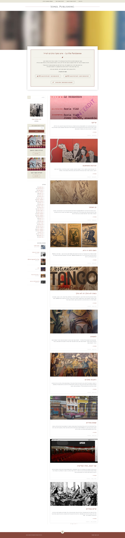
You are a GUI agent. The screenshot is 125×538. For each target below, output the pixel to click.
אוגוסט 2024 (40, 201)
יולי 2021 (41, 232)
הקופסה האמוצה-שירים (48, 1)
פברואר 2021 (40, 234)
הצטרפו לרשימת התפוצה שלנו (38, 125)
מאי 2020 (41, 237)
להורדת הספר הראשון (71, 1)
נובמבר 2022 (40, 212)
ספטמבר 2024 (40, 199)
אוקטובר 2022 (40, 213)
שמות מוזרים (91, 422)
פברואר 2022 (40, 226)
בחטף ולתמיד (36, 245)
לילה (38, 268)
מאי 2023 (41, 204)
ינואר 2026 (40, 190)
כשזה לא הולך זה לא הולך (86, 293)
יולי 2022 (41, 218)
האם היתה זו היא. (89, 250)
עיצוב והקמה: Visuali (95, 535)
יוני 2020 (41, 235)
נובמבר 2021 (40, 227)
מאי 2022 (41, 221)
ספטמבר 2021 (40, 230)
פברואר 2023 (40, 209)
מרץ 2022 (41, 224)
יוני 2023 (41, 202)
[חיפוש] (29, 97)
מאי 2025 (41, 195)
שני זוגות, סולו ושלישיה (86, 465)
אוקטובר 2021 (40, 229)
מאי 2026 (41, 187)
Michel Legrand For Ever (33, 259)
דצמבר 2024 (40, 198)
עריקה (93, 122)
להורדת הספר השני (60, 1)
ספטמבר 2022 (40, 215)
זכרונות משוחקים (89, 165)
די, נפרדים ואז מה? (35, 274)
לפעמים (93, 336)
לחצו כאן (36, 153)
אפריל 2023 (40, 206)
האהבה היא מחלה (35, 252)
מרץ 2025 (41, 196)
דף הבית (80, 1)
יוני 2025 (41, 193)
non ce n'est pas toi (34, 281)
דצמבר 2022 (40, 210)
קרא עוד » (94, 132)
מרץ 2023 (41, 207)
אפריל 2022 (40, 223)
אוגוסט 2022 (40, 216)
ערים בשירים (91, 509)
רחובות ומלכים (90, 379)
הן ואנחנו (92, 207)
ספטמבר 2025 (40, 191)
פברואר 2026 (40, 188)
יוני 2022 (41, 220)
